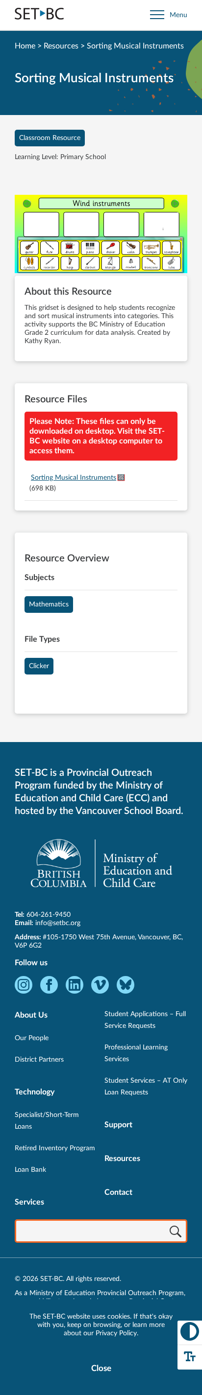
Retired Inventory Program (55, 1148)
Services (29, 1202)
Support (118, 1125)
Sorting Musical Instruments (73, 477)
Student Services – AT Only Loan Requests (145, 1086)
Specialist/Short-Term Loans (47, 1121)
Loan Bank (30, 1169)
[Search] (175, 1232)
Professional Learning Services (136, 1053)
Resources (61, 46)
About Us (31, 1015)
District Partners (39, 1059)
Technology (34, 1092)
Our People (32, 1038)
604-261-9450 (48, 914)
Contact (118, 1192)
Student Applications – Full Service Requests (145, 1020)
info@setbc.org (57, 923)
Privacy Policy (116, 1333)
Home (25, 46)
